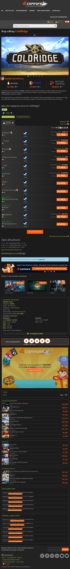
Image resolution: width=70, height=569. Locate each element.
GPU (4, 326)
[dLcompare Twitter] (41, 556)
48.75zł (62, 216)
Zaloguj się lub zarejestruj (58, 17)
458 (4, 192)
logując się (42, 259)
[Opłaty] (60, 128)
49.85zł (62, 224)
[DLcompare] (7, 555)
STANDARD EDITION (23, 117)
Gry (2, 10)
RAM (4, 324)
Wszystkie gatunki (8, 117)
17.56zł (62, 167)
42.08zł (62, 199)
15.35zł (62, 151)
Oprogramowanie (21, 10)
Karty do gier (9, 10)
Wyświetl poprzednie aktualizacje (11, 250)
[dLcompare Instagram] (51, 556)
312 (4, 184)
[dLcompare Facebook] (46, 556)
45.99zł (62, 207)
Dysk (4, 328)
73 (4, 151)
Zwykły (12, 304)
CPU (4, 322)
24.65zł (62, 183)
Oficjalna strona (8, 302)
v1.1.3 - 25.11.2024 (17, 314)
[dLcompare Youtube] (61, 556)
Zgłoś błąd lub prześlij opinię (58, 236)
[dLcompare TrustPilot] (56, 556)
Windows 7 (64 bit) (11, 320)
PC (5, 109)
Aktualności (56, 10)
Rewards (32, 10)
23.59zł (62, 175)
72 (4, 201)
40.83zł (62, 191)
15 (4, 209)
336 (4, 135)
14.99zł (62, 142)
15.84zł (62, 159)
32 (4, 167)
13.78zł (62, 134)
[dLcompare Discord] (66, 556)
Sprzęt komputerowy (43, 10)
